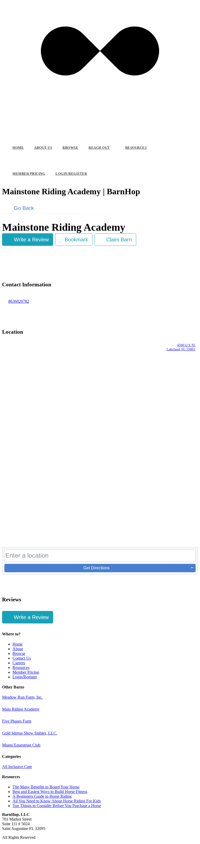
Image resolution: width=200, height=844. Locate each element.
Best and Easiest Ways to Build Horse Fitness (49, 791)
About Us (43, 148)
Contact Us (21, 658)
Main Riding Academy (21, 709)
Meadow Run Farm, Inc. (22, 697)
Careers (18, 663)
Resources (136, 148)
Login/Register (71, 174)
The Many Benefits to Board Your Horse (45, 787)
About (17, 649)
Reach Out (99, 148)
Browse (70, 148)
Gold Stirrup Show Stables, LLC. (29, 733)
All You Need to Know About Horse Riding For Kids (56, 801)
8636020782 (18, 301)
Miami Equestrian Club (21, 745)
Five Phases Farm (16, 721)
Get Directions (96, 568)
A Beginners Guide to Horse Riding (42, 796)
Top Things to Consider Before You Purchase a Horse (56, 805)
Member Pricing (28, 174)
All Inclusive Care (17, 766)
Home (18, 148)
